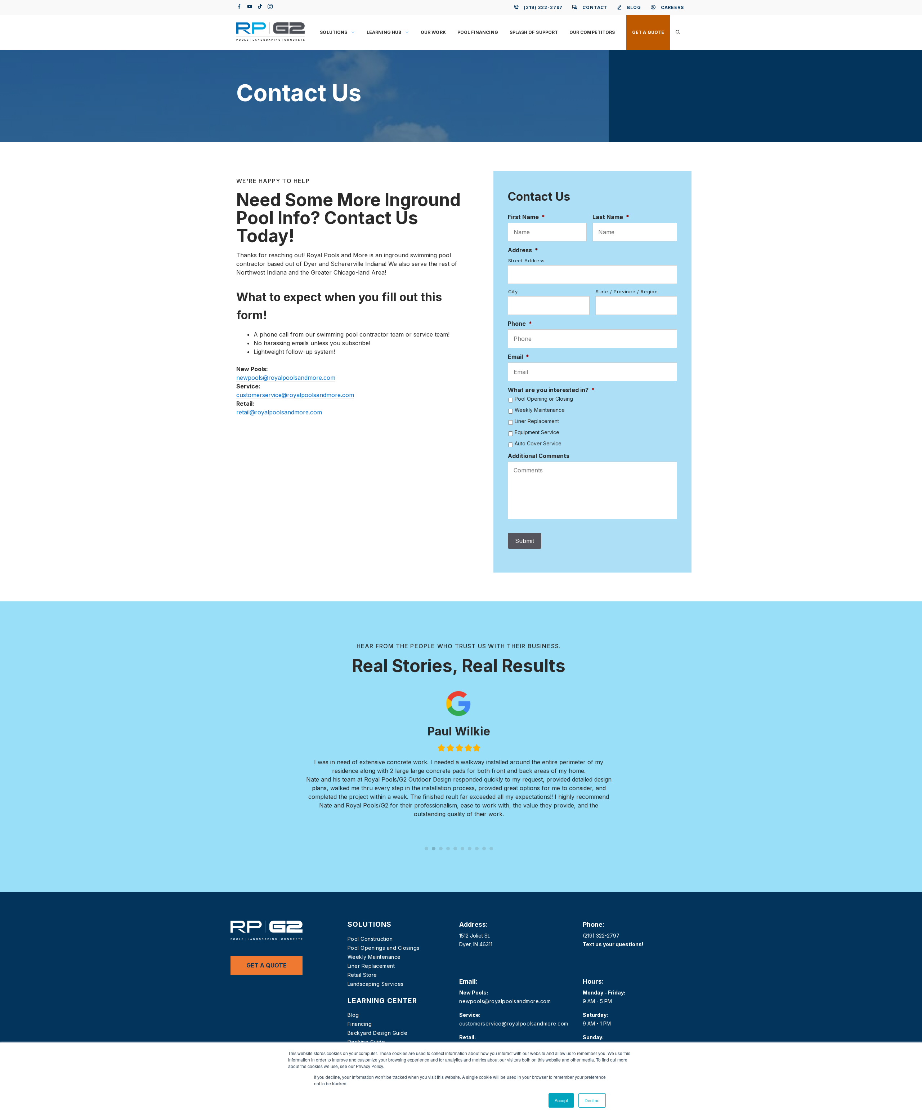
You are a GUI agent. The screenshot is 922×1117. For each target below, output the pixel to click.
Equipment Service (537, 432)
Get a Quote (648, 32)
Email (518, 357)
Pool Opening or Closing (544, 399)
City (513, 291)
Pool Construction (370, 939)
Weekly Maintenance (540, 410)
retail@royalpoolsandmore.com (279, 412)
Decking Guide (366, 1042)
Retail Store (362, 975)
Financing (360, 1024)
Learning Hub (384, 32)
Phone (520, 323)
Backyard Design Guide (378, 1033)
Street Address (526, 260)
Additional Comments (538, 456)
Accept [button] (561, 1100)
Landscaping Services (376, 984)
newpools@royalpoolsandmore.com (285, 377)
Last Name (610, 217)
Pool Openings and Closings (384, 948)
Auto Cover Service (538, 443)
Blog (353, 1015)
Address (523, 250)
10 (491, 848)
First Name (526, 217)
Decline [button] (592, 1100)
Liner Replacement (537, 421)
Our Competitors (592, 32)
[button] (678, 32)
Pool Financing (477, 32)
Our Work (433, 32)
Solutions (333, 32)
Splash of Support (534, 32)
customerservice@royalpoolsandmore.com (295, 395)
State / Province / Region (627, 291)
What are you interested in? (551, 390)
